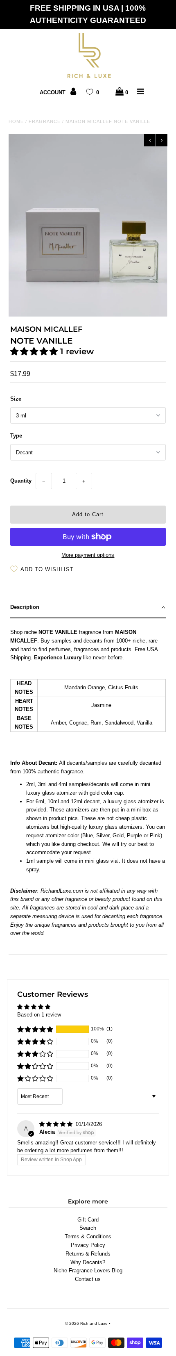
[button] (35, 351)
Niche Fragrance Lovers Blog (88, 1270)
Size (15, 399)
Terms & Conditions (88, 1236)
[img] (56, 1124)
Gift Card (88, 1220)
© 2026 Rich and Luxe (86, 1323)
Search (87, 1228)
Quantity (21, 481)
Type (16, 436)
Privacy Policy (88, 1245)
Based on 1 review (39, 1015)
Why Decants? (87, 1262)
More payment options (87, 555)
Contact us (88, 1279)
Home (16, 121)
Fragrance (45, 121)
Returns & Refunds (88, 1254)
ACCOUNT (53, 92)
